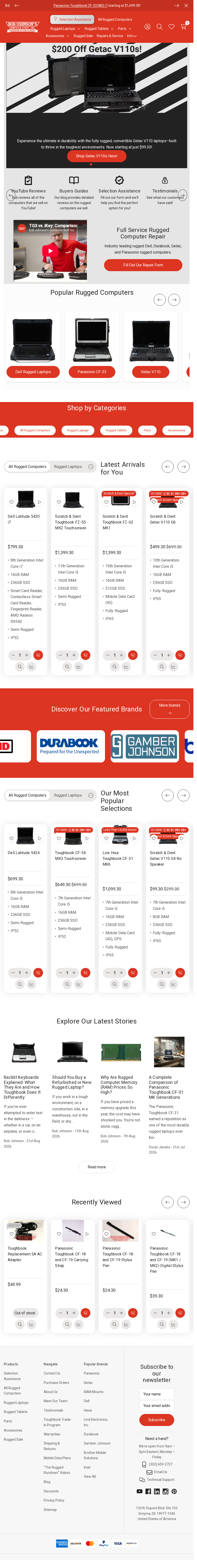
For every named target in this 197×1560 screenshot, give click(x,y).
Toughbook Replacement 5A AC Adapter (25, 1254)
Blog (47, 1482)
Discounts (51, 1491)
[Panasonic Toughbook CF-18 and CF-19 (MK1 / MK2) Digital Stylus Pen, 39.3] (168, 1231)
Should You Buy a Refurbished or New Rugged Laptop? (72, 1082)
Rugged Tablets (16, 1412)
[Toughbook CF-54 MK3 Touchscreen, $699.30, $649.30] (73, 835)
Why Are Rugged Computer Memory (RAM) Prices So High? (119, 1085)
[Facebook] (148, 1491)
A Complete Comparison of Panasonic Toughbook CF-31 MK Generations (166, 1087)
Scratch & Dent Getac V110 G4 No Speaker (166, 858)
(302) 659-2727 (160, 1464)
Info (130, 36)
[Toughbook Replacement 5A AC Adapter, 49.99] (25, 1231)
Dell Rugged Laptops (33, 371)
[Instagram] (165, 1491)
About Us (51, 1392)
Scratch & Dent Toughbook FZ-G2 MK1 (118, 522)
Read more (97, 1167)
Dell (86, 1401)
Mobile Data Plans (57, 1458)
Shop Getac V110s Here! (96, 156)
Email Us (160, 1472)
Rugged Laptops (16, 1403)
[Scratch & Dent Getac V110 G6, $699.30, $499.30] (168, 499)
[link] (96, 105)
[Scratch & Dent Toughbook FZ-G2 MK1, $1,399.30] (120, 499)
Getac (88, 1383)
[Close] (186, 5)
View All (90, 1476)
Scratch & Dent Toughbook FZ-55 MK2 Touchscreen (70, 522)
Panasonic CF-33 (92, 371)
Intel (87, 1467)
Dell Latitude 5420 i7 (24, 519)
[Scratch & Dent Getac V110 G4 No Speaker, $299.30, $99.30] (168, 835)
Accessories (13, 1430)
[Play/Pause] (7, 5)
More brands (169, 705)
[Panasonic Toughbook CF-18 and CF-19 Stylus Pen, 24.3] (120, 1231)
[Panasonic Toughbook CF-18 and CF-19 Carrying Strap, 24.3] (73, 1231)
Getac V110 (150, 371)
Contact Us (52, 1373)
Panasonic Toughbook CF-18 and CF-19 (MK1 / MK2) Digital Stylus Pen (167, 1259)
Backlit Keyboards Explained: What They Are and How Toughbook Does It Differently (22, 1087)
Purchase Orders (56, 1383)
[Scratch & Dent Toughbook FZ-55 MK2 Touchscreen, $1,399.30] (73, 499)
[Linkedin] (157, 1491)
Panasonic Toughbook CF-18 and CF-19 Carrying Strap (71, 1257)
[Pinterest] (174, 1491)
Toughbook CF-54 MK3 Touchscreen (70, 855)
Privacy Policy (54, 1500)
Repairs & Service (110, 36)
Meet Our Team (56, 1401)
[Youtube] (139, 1491)
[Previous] (17, 5)
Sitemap (50, 1510)
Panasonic (92, 1373)
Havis (88, 1410)
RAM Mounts (94, 1392)
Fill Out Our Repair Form (143, 265)
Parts (65, 5)
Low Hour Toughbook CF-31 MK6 (118, 858)
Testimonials (53, 1410)
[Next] (176, 5)
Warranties (52, 1434)
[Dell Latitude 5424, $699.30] (25, 835)
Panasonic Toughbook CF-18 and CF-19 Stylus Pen (118, 1257)
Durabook (91, 1434)
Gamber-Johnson (97, 1443)
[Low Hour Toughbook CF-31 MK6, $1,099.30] (120, 835)
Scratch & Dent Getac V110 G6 (163, 519)
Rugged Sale (13, 1439)
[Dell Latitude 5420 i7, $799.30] (25, 499)
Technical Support (160, 1480)
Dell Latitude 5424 (24, 852)
